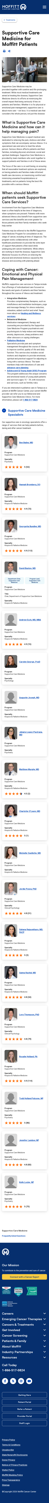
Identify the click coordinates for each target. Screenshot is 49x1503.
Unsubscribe (8, 1450)
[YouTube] (29, 1381)
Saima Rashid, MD (27, 973)
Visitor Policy (8, 1470)
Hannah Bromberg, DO (29, 484)
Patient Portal (24, 1402)
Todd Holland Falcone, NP (31, 1098)
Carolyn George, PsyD (29, 662)
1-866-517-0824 (30, 400)
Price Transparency (11, 1480)
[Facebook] (5, 1381)
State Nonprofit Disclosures (15, 1455)
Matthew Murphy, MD (29, 769)
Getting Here (24, 1395)
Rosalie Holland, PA (28, 1056)
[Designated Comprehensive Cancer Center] (6, 1292)
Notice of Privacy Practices (14, 1465)
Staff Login (24, 1423)
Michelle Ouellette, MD (30, 853)
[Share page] (9, 51)
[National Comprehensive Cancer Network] (9, 1304)
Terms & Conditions (11, 1445)
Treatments (10, 20)
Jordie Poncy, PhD (28, 889)
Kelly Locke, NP (26, 1182)
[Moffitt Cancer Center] (14, 7)
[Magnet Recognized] (31, 1292)
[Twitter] (13, 1381)
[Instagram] (21, 1381)
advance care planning (17, 368)
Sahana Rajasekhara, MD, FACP (31, 930)
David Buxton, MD (27, 568)
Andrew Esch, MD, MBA (30, 620)
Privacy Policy (8, 1440)
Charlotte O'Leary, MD (29, 811)
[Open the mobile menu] (44, 7)
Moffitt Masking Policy (12, 1475)
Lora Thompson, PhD (29, 1014)
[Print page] (4, 51)
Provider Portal (24, 1416)
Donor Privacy (8, 1460)
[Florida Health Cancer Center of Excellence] (18, 1292)
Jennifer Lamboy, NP (29, 1140)
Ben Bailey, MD (26, 442)
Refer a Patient (24, 1409)
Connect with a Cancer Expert (24, 1277)
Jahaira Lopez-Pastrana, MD (31, 733)
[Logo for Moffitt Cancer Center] (24, 1252)
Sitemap (6, 1485)
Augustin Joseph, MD (29, 697)
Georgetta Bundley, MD (30, 526)
